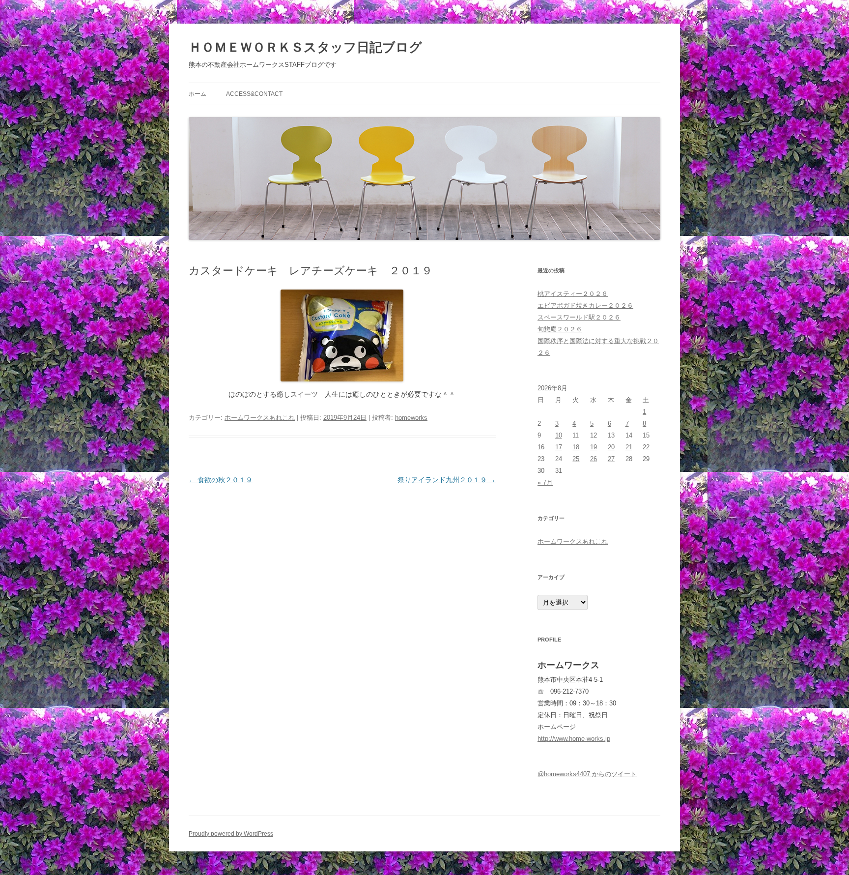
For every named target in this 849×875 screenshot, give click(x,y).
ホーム (197, 93)
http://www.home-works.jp (574, 738)
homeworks (411, 417)
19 (593, 447)
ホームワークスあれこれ (260, 417)
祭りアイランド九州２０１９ (446, 480)
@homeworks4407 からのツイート (587, 774)
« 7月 (545, 482)
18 (575, 447)
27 (611, 459)
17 (558, 447)
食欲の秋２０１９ (221, 480)
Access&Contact (254, 93)
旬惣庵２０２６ (560, 329)
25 (575, 459)
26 (593, 459)
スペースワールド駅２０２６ (579, 317)
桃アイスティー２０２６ (573, 293)
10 (558, 435)
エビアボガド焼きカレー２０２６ (585, 305)
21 (628, 447)
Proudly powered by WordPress (231, 833)
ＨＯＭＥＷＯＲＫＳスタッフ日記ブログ (305, 47)
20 (611, 447)
